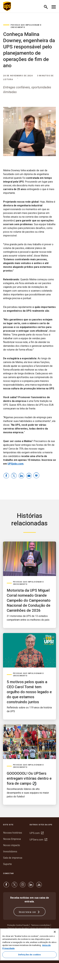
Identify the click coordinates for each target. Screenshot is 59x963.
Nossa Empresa (12, 838)
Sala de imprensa (12, 857)
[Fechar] (54, 931)
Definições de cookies (29, 954)
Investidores (10, 851)
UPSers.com (38, 839)
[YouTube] (39, 886)
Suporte (7, 864)
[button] (47, 6)
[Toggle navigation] (53, 6)
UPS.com (37, 833)
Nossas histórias (12, 832)
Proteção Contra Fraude (18, 925)
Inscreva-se (28, 912)
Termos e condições (40, 925)
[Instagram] (23, 886)
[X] (14, 886)
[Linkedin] (31, 886)
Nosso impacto (11, 845)
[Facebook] (6, 886)
